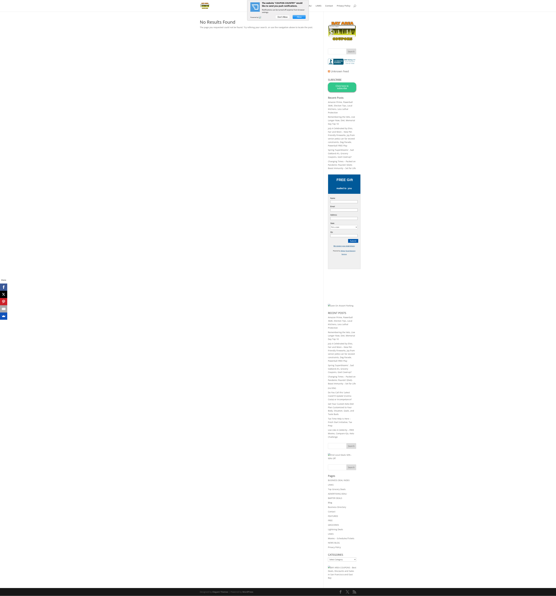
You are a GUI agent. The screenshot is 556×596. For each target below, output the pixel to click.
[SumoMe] (3, 316)
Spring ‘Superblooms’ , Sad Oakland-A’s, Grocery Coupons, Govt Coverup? (341, 153)
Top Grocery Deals (337, 489)
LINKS (318, 6)
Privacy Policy (343, 6)
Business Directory (337, 507)
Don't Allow (283, 17)
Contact (329, 6)
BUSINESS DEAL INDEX (339, 480)
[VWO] (262, 17)
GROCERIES (333, 525)
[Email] (3, 308)
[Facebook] (3, 287)
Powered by (254, 17)
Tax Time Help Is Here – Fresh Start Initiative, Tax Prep (340, 422)
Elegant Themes (220, 591)
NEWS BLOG (334, 542)
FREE (330, 520)
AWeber (343, 251)
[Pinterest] (3, 301)
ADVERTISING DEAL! (337, 493)
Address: (333, 215)
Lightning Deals (335, 529)
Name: (332, 198)
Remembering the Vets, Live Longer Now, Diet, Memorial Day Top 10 (341, 120)
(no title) (332, 388)
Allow (299, 17)
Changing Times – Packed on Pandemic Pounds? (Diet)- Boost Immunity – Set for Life (342, 165)
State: (332, 223)
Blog (330, 502)
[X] (3, 294)
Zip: (331, 232)
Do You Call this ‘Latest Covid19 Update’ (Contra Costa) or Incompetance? (340, 396)
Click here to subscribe (342, 87)
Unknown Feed (340, 71)
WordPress (247, 591)
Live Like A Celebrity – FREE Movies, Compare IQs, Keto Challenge (341, 433)
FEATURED (333, 516)
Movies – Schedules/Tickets (341, 538)
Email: (332, 207)
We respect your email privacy (344, 246)
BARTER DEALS (335, 498)
